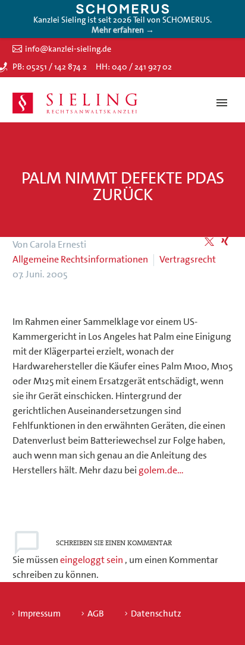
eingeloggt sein (92, 560)
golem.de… (161, 470)
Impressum (39, 613)
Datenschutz (156, 613)
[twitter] (209, 241)
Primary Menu (222, 103)
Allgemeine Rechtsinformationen (80, 259)
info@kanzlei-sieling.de (68, 48)
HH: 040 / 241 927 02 (134, 66)
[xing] (225, 241)
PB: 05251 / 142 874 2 (49, 66)
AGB (95, 613)
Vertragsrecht (187, 259)
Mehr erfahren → (123, 29)
